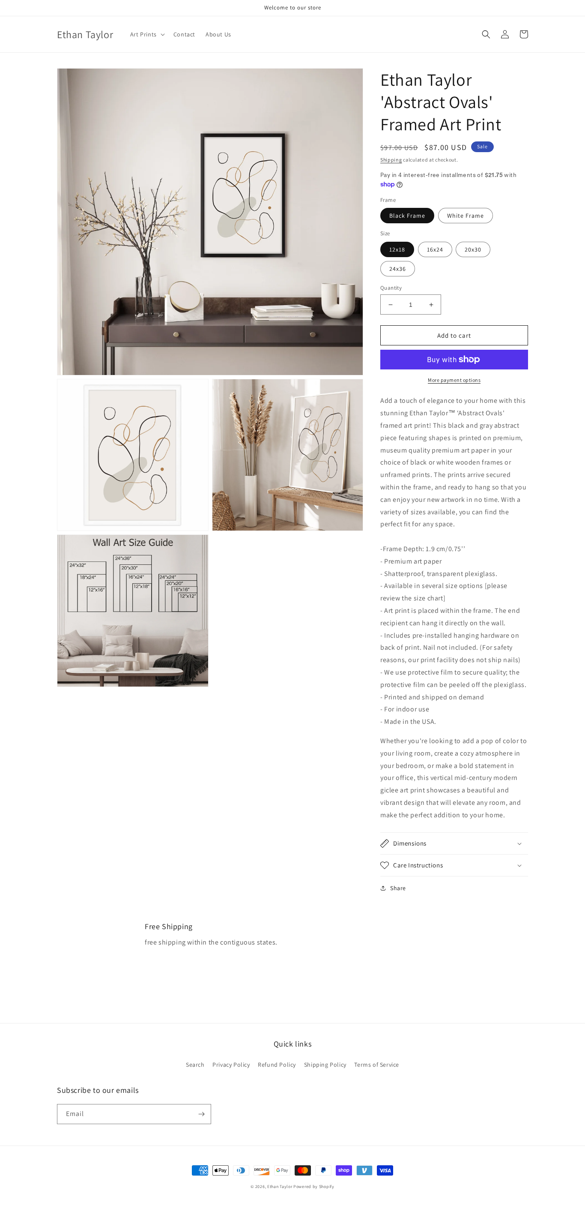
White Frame (465, 215)
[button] (146, 34)
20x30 (473, 249)
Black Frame (407, 215)
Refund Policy (277, 1064)
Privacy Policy (231, 1064)
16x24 (435, 249)
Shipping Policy (325, 1064)
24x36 (397, 269)
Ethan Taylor (279, 1186)
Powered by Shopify (313, 1186)
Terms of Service (376, 1064)
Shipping (391, 159)
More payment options (454, 380)
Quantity (391, 287)
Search (195, 1064)
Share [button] (398, 888)
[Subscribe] (201, 1114)
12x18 (397, 249)
